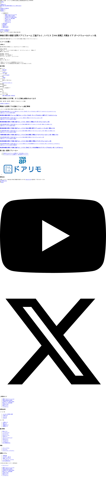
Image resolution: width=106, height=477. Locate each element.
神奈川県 (4, 69)
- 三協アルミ (5, 415)
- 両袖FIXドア (5, 424)
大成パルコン (5, 438)
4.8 (2, 182)
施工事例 (7, 5)
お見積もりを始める (4, 8)
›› (0, 7)
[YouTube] (53, 288)
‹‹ (0, 3)
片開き (3, 77)
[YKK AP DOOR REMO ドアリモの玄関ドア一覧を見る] (22, 174)
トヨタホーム (5, 441)
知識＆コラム (12, 5)
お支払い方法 (8, 19)
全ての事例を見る (6, 442)
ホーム (1, 30)
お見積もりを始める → (5, 29)
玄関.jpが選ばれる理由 (10, 15)
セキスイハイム (5, 435)
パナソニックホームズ (7, 437)
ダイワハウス (5, 433)
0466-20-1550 (28, 179)
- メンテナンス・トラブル (8, 459)
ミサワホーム (5, 440)
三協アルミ (4, 72)
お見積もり (2, 9)
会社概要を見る (3, 180)
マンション (4, 449)
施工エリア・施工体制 (10, 18)
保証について (8, 20)
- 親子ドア (4, 423)
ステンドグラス (5, 448)
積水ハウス (4, 431)
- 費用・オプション (6, 458)
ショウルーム (8, 22)
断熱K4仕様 (7, 95)
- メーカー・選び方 (6, 457)
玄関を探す (2, 5)
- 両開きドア (5, 426)
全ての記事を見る (6, 460)
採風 (3, 95)
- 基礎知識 (4, 455)
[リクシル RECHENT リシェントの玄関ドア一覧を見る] (15, 154)
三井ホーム (4, 436)
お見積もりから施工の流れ (11, 17)
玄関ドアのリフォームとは (11, 14)
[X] (53, 393)
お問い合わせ (18, 5)
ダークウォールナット (7, 82)
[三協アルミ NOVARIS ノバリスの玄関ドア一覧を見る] (15, 153)
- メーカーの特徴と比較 (7, 414)
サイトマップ (5, 465)
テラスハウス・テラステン (8, 450)
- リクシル (4, 416)
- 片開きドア (5, 422)
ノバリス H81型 (5, 75)
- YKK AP (4, 417)
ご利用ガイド (3, 4)
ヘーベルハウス (5, 432)
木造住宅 (13, 95)
